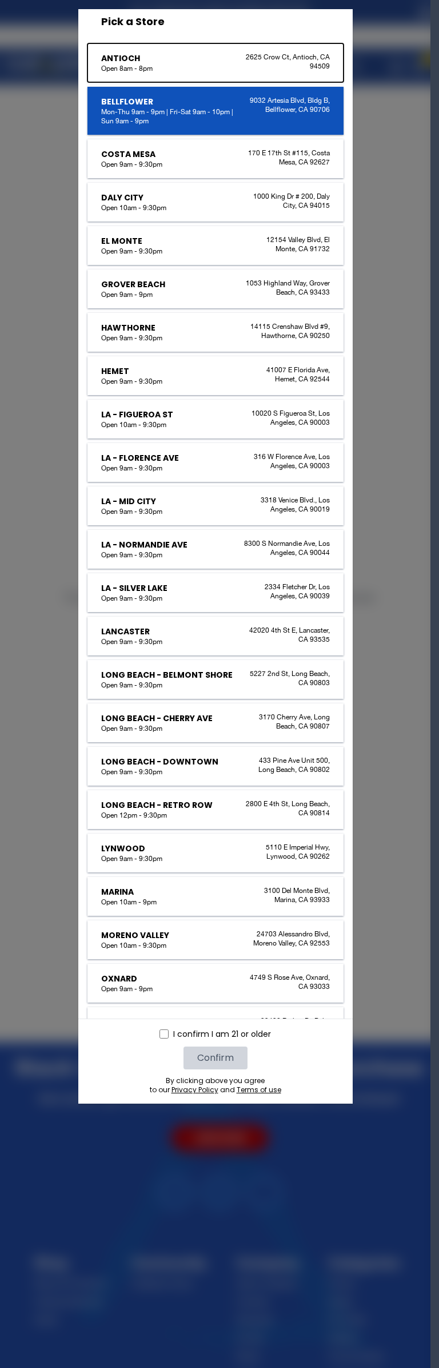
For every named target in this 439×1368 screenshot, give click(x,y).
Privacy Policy (194, 1090)
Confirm (215, 1057)
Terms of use (259, 1090)
